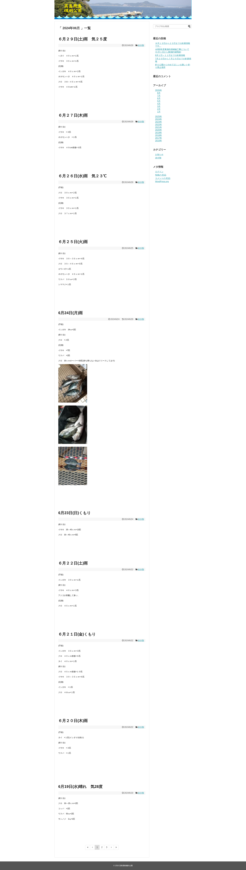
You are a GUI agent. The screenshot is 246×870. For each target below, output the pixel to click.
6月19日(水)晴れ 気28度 (80, 786)
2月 (158, 109)
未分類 (141, 45)
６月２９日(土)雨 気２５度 (82, 39)
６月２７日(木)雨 (73, 115)
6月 (158, 98)
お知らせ (159, 154)
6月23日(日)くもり (74, 513)
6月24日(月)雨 (70, 313)
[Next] (111, 847)
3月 (158, 106)
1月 (158, 112)
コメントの (162, 178)
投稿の (160, 175)
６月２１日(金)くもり (77, 634)
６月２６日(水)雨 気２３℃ (82, 176)
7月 (158, 96)
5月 (158, 101)
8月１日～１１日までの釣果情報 (170, 55)
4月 (158, 104)
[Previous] (92, 847)
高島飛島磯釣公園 (126, 866)
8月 (158, 93)
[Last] (116, 847)
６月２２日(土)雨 (73, 563)
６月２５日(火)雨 (73, 242)
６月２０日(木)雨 (73, 720)
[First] (87, 847)
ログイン (159, 172)
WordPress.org (162, 181)
